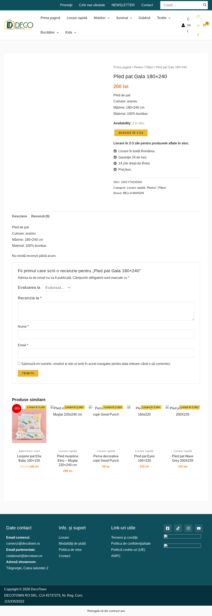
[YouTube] (199, 528)
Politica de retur (70, 549)
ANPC (116, 556)
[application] (108, 18)
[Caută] (205, 5)
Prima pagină (122, 67)
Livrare (64, 537)
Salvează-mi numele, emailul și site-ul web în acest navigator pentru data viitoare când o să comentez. (96, 364)
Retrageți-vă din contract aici (106, 610)
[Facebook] (168, 528)
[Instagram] (188, 528)
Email (23, 345)
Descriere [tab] (19, 216)
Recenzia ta (30, 298)
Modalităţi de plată (72, 543)
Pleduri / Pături (143, 67)
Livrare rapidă (136, 187)
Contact (64, 556)
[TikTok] (178, 528)
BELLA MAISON (133, 193)
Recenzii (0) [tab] (40, 216)
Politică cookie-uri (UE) (128, 549)
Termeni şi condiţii (124, 537)
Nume (23, 326)
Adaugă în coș (130, 132)
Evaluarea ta (29, 287)
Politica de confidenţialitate (131, 543)
